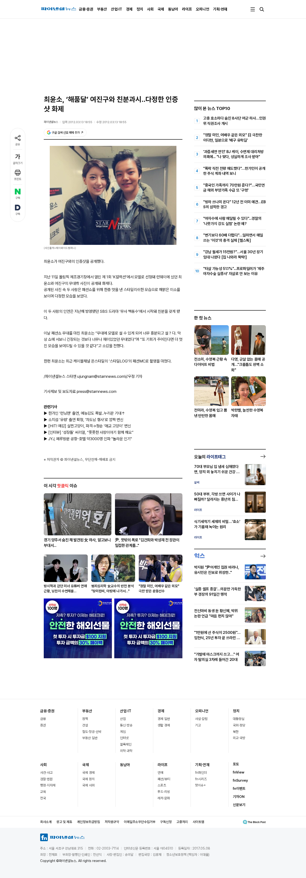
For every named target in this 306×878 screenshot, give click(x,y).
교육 (43, 792)
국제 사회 (88, 785)
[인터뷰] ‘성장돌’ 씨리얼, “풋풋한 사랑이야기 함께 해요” (90, 432)
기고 (198, 725)
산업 (123, 719)
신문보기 (239, 805)
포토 (236, 764)
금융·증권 (86, 9)
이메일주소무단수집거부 (139, 822)
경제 (129, 9)
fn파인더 (201, 772)
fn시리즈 (201, 779)
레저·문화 (164, 798)
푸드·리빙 (164, 792)
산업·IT (116, 9)
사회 (150, 9)
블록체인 (125, 744)
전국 (43, 798)
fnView (238, 772)
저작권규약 (112, 822)
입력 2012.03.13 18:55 (77, 122)
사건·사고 (46, 772)
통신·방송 (126, 725)
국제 (161, 9)
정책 (85, 719)
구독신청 (166, 822)
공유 (17, 144)
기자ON (239, 797)
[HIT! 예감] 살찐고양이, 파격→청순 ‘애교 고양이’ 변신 (89, 425)
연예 (160, 772)
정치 (140, 9)
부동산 (102, 9)
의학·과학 (126, 751)
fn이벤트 (239, 788)
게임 (123, 732)
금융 (43, 719)
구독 (17, 198)
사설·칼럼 (201, 719)
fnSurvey (240, 780)
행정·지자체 (47, 785)
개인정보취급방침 (88, 822)
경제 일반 (164, 719)
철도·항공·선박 (91, 732)
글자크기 (17, 163)
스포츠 (162, 785)
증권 (43, 725)
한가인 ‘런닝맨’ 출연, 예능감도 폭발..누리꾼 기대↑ (86, 413)
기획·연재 (220, 9)
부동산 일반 (90, 738)
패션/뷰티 (164, 779)
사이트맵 (198, 822)
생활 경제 (164, 725)
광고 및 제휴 (64, 822)
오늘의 (210, 456)
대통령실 (238, 719)
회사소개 (46, 822)
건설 (85, 725)
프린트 (17, 179)
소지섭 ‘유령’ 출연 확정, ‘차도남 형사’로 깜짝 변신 (85, 419)
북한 (236, 732)
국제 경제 (88, 772)
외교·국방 (239, 738)
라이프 (187, 9)
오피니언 (202, 9)
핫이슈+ (200, 785)
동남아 (173, 9)
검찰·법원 (46, 779)
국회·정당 (239, 725)
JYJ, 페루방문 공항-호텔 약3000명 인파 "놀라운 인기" (90, 438)
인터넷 (124, 738)
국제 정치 (88, 779)
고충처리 (182, 822)
